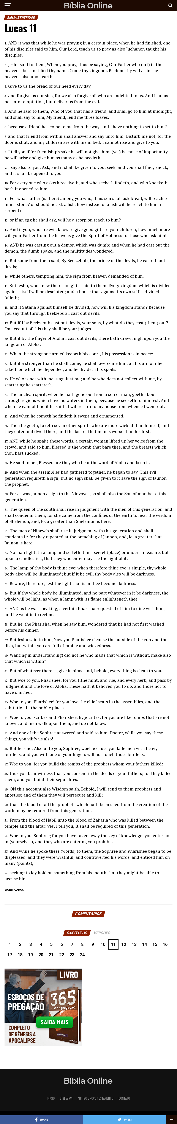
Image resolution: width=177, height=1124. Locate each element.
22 (61, 954)
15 (154, 944)
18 (20, 954)
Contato (124, 1098)
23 (72, 954)
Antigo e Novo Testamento (95, 1098)
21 (51, 954)
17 (9, 954)
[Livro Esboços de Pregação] (88, 1008)
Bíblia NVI (66, 1098)
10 (103, 944)
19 (30, 954)
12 (123, 944)
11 (113, 944)
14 (144, 944)
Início (51, 1098)
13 (134, 944)
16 (165, 944)
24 (82, 954)
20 (40, 954)
